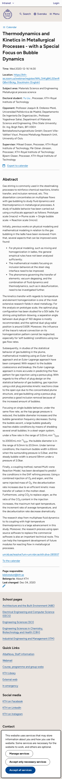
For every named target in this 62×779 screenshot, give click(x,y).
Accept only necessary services (27, 761)
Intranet (6, 3)
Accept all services (20, 770)
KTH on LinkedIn (12, 707)
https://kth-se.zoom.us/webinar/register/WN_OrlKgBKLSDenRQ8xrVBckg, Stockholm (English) (31, 78)
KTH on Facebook (13, 701)
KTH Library (9, 673)
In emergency (10, 685)
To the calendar (11, 560)
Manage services (19, 753)
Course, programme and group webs (23, 666)
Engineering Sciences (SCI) (18, 622)
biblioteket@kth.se (13, 574)
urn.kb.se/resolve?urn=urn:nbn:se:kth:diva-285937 (31, 554)
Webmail (7, 660)
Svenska (42, 13)
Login (56, 3)
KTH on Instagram (13, 713)
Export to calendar (17, 165)
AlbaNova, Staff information (18, 654)
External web (10, 679)
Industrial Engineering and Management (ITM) (28, 638)
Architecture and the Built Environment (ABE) (29, 605)
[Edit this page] (4, 585)
